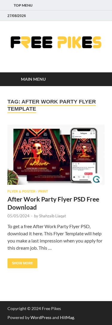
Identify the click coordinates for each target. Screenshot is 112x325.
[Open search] (97, 79)
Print (43, 191)
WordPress (40, 317)
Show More (20, 261)
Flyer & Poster (21, 191)
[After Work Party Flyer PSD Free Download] (56, 155)
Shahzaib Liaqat (52, 215)
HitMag (67, 317)
